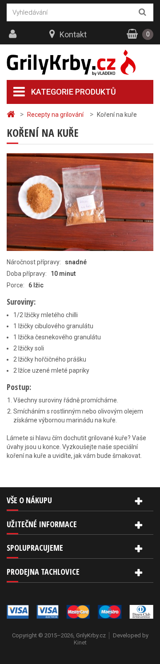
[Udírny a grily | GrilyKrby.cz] (80, 63)
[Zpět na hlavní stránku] (12, 114)
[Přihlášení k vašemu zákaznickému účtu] (14, 34)
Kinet (80, 642)
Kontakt (73, 34)
